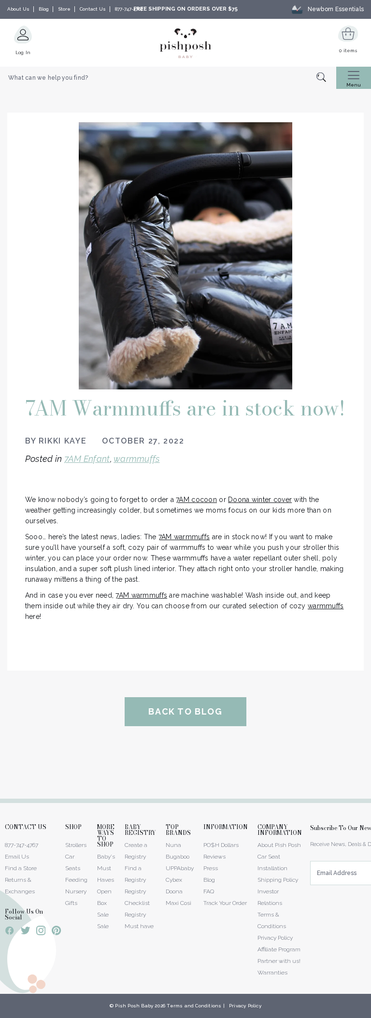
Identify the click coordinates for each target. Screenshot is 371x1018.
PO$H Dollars (221, 845)
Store (64, 9)
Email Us (17, 856)
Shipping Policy (277, 879)
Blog (44, 9)
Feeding (76, 879)
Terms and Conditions (194, 1005)
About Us (18, 9)
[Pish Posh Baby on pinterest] (56, 932)
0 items (348, 50)
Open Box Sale (104, 903)
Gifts (71, 903)
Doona (174, 891)
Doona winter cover (260, 499)
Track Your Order (225, 903)
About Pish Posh (279, 845)
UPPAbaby (180, 868)
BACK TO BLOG (185, 711)
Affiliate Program (278, 949)
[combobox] (168, 78)
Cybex (174, 879)
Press (210, 868)
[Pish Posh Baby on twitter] (25, 932)
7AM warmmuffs (184, 537)
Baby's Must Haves (106, 868)
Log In (23, 52)
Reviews (214, 856)
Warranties (272, 972)
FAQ (208, 891)
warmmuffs (137, 459)
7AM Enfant (87, 459)
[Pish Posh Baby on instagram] (40, 932)
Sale (103, 926)
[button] (370, 1012)
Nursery (75, 891)
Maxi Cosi (178, 903)
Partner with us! (278, 961)
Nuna (173, 845)
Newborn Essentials (336, 9)
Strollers (75, 845)
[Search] (326, 78)
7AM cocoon (196, 499)
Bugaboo (177, 856)
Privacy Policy (275, 937)
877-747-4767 (129, 9)
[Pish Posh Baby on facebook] (9, 932)
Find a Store (21, 868)
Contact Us (93, 9)
